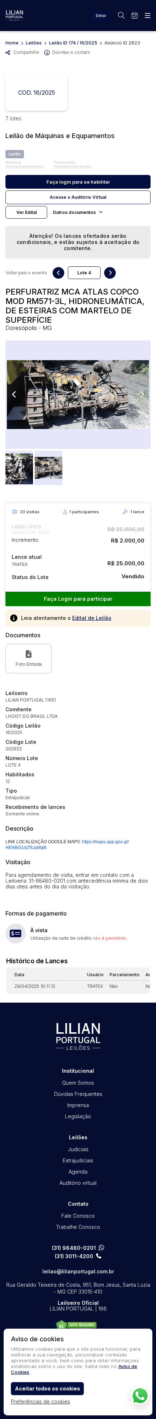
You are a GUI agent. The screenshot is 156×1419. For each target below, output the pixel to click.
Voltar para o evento (26, 272)
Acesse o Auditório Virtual (78, 197)
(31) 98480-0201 (74, 1248)
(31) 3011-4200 (74, 1256)
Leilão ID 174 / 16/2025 (73, 43)
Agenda (78, 1172)
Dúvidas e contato (71, 52)
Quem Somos (78, 1083)
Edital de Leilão (91, 618)
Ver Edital (26, 212)
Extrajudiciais (78, 1160)
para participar (78, 599)
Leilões (34, 43)
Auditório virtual (78, 1183)
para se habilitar (78, 182)
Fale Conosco (78, 1216)
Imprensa (78, 1105)
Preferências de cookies (40, 1401)
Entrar (101, 15)
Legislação (78, 1116)
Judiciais (78, 1149)
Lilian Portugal (14, 15)
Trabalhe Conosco (78, 1227)
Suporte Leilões (76, 1326)
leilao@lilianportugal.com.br (78, 1271)
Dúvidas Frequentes (78, 1094)
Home (12, 43)
